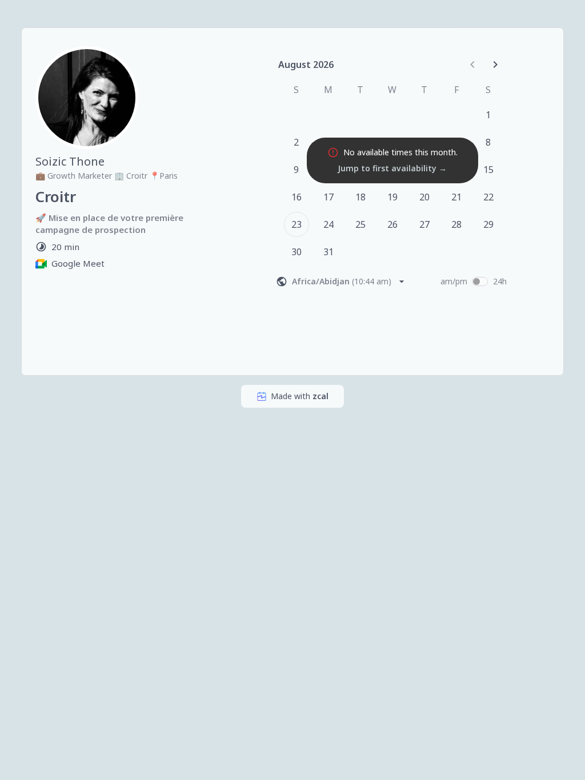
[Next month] (495, 64)
